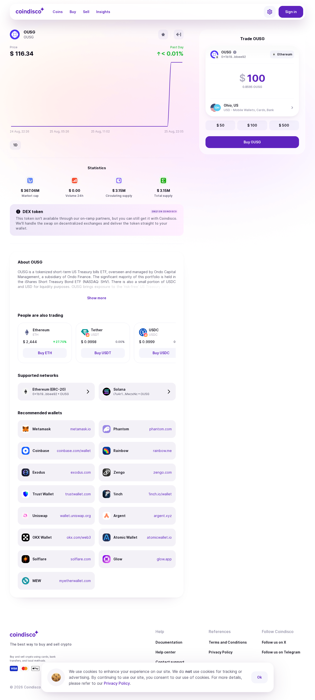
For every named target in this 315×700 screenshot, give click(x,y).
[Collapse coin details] (179, 34)
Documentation (169, 642)
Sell (86, 12)
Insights (103, 12)
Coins (58, 12)
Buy (73, 12)
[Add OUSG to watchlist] (163, 34)
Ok (259, 677)
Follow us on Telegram (281, 652)
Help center (166, 652)
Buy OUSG (252, 142)
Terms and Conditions (228, 642)
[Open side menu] (270, 12)
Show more (96, 298)
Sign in (291, 12)
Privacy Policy (221, 652)
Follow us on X (274, 642)
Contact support (170, 662)
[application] (97, 98)
